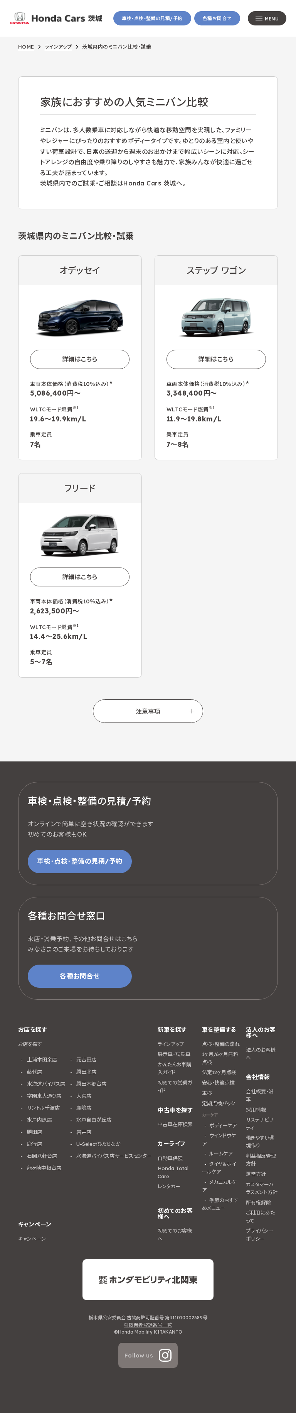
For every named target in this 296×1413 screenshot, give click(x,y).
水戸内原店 (38, 1120)
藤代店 (33, 1072)
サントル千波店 (42, 1108)
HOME (26, 47)
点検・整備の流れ (221, 1044)
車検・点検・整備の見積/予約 (152, 18)
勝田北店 (85, 1072)
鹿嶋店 (83, 1108)
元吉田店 (85, 1059)
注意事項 (148, 711)
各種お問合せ (217, 18)
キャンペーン (32, 1239)
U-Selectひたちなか (98, 1144)
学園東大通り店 (43, 1096)
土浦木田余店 (41, 1059)
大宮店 (83, 1096)
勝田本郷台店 (90, 1084)
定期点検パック (218, 1103)
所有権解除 (258, 1202)
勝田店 (33, 1132)
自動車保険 (170, 1158)
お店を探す (30, 1044)
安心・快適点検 (218, 1083)
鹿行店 (33, 1144)
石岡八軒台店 (41, 1156)
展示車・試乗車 (174, 1054)
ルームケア (220, 1153)
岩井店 (83, 1132)
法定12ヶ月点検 (219, 1072)
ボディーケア (223, 1125)
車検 (207, 1093)
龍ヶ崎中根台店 (43, 1168)
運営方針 (256, 1174)
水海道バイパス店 (45, 1084)
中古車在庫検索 (175, 1124)
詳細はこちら (80, 359)
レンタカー (169, 1186)
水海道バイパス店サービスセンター (113, 1156)
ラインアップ (58, 47)
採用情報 (256, 1109)
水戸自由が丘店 (93, 1120)
